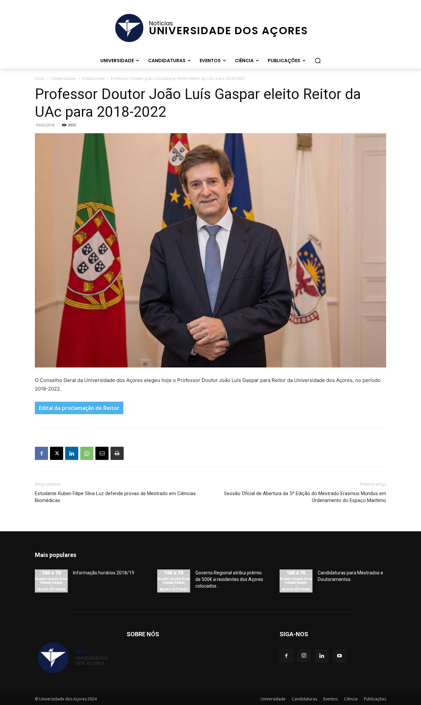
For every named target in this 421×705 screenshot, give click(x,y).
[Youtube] (339, 656)
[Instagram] (303, 655)
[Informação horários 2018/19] (51, 580)
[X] (56, 453)
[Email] (102, 453)
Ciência (351, 699)
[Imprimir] (117, 453)
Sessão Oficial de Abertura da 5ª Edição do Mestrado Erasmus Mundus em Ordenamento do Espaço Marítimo (305, 497)
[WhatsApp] (86, 453)
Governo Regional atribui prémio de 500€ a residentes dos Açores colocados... (229, 579)
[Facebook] (41, 453)
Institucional (93, 78)
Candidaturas (304, 699)
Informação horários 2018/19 (103, 572)
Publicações (375, 699)
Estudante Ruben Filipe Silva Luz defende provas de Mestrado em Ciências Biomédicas (115, 497)
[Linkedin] (71, 453)
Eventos (330, 699)
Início (40, 78)
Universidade (63, 78)
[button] (318, 60)
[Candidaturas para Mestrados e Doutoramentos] (296, 580)
